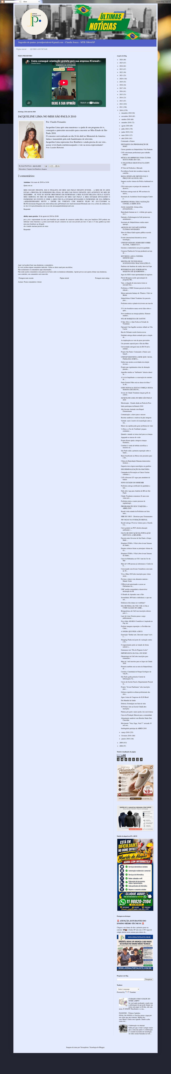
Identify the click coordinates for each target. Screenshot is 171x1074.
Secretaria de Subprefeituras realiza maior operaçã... (135, 223)
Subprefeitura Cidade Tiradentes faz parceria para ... (135, 299)
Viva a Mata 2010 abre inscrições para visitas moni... (136, 575)
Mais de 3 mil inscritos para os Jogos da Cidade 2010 (136, 662)
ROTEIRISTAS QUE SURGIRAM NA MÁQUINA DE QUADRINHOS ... (134, 270)
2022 (121, 72)
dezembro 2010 (126, 113)
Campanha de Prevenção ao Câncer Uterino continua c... (135, 473)
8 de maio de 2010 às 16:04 (40, 182)
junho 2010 (125, 132)
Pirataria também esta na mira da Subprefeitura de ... (136, 667)
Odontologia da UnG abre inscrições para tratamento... (134, 657)
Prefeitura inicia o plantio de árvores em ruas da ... (137, 304)
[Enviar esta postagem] (45, 166)
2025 (121, 63)
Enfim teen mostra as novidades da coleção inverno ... (135, 363)
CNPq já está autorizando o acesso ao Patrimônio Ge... (133, 585)
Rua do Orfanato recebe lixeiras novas (133, 332)
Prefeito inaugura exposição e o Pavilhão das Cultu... (135, 627)
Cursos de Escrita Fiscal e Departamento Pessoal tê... (137, 683)
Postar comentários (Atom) (33, 282)
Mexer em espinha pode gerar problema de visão (137, 426)
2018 (121, 85)
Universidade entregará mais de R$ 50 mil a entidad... (135, 348)
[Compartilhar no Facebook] (56, 166)
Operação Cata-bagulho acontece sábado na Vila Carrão (137, 328)
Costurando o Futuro (128, 141)
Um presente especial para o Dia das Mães (135, 343)
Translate (133, 992)
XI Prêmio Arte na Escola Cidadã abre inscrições (133, 708)
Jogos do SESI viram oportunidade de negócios (136, 274)
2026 (121, 59)
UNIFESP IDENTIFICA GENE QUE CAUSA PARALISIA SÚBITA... (136, 358)
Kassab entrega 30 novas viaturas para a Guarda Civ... (136, 524)
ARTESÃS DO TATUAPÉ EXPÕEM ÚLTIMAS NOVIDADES (133, 228)
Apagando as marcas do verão (131, 437)
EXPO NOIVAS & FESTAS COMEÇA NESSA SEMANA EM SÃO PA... (137, 389)
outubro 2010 (126, 119)
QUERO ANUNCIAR (38, 49)
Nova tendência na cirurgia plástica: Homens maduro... (135, 314)
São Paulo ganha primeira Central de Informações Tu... (133, 678)
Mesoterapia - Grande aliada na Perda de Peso (136, 403)
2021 (121, 75)
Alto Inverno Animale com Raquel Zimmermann (132, 410)
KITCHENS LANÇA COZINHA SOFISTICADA (132, 257)
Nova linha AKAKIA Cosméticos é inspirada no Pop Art (137, 622)
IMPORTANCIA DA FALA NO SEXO (134, 653)
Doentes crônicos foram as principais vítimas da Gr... (136, 549)
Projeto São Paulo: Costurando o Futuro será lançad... (135, 353)
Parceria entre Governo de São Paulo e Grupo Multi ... (136, 539)
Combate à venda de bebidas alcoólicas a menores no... (134, 446)
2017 (121, 88)
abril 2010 (125, 138)
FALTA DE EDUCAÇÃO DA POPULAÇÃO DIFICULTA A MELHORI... (136, 534)
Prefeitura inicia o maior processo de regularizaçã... (133, 502)
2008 (121, 746)
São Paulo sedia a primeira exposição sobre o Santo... (136, 452)
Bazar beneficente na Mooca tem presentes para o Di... (136, 457)
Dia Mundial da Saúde (128, 700)
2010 (121, 110)
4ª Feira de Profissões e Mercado (131, 168)
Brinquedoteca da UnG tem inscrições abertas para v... (136, 612)
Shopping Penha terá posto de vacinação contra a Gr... (136, 641)
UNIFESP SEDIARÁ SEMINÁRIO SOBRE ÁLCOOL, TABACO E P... (136, 244)
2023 (121, 69)
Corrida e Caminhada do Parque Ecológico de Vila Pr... (136, 673)
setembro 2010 (126, 122)
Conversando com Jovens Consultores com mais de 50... (136, 570)
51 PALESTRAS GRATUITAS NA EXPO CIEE (135, 164)
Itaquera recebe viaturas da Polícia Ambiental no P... (137, 182)
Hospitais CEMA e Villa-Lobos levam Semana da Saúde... (136, 544)
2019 (121, 82)
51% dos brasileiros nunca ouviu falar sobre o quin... (136, 309)
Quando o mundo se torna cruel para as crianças (136, 434)
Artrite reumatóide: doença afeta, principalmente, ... (132, 208)
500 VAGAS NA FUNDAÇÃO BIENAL (134, 520)
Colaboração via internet (137, 1025)
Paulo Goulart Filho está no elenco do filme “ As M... (136, 383)
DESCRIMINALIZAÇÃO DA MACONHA (135, 469)
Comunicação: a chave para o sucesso (133, 414)
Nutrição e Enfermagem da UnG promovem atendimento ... (135, 218)
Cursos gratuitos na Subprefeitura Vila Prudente (137, 149)
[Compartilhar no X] (54, 166)
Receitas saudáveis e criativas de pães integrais (136, 417)
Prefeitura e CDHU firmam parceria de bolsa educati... (135, 289)
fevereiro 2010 (126, 735)
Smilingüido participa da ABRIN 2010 (133, 728)
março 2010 (125, 732)
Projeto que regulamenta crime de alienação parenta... (135, 368)
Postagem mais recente (26, 278)
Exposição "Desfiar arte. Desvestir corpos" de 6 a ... (136, 636)
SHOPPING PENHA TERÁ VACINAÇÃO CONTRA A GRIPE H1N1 (135, 203)
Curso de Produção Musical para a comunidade (136, 715)
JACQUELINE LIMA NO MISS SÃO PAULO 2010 (136, 399)
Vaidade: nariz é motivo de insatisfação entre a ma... (136, 422)
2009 (121, 743)
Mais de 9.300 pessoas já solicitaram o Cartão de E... (137, 565)
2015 (121, 94)
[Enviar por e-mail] (50, 166)
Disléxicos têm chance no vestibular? (133, 603)
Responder (27, 209)
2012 (121, 104)
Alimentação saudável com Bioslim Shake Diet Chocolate (136, 719)
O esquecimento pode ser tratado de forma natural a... (135, 646)
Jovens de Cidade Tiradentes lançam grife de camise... (135, 394)
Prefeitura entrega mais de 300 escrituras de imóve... (135, 192)
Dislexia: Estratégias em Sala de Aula (133, 703)
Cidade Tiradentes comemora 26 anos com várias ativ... (135, 497)
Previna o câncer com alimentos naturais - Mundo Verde (135, 580)
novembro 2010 (126, 116)
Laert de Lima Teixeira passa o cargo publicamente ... (133, 617)
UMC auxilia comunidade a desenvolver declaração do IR (134, 590)
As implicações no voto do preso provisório (135, 340)
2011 (121, 107)
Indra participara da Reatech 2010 (132, 406)
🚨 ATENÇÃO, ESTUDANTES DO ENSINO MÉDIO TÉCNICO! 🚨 (131, 922)
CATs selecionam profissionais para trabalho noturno (135, 153)
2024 (121, 66)
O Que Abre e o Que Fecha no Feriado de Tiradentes (134, 323)
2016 (121, 91)
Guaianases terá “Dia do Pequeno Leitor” (134, 650)
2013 (121, 101)
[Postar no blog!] (52, 166)
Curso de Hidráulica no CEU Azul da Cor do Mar (136, 560)
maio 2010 (125, 135)
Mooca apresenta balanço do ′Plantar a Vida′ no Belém (136, 294)
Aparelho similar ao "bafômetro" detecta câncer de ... (136, 373)
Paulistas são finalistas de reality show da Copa (136, 266)
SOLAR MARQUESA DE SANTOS (133, 319)
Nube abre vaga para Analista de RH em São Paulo (135, 492)
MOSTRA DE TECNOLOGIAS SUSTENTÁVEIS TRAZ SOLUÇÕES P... (136, 262)
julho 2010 (125, 129)
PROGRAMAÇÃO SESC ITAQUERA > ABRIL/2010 (134, 507)
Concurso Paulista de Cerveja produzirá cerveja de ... (136, 252)
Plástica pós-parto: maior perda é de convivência (137, 712)
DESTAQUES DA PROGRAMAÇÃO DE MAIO (134, 145)
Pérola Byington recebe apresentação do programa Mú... (134, 279)
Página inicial (21, 49)
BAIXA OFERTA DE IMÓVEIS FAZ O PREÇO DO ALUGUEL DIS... (134, 177)
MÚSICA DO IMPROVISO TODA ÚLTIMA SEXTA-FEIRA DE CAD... (136, 158)
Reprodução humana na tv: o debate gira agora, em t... (136, 213)
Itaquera (44, 169)
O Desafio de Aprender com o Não (132, 594)
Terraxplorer (84, 1047)
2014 (121, 97)
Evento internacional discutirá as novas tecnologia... (134, 238)
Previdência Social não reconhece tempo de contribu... (135, 172)
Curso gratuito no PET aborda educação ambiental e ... (134, 529)
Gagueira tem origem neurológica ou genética (136, 466)
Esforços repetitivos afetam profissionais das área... (135, 693)
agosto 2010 (125, 126)
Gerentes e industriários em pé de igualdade (135, 248)
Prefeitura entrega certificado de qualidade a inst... (135, 487)
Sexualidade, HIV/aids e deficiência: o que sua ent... (136, 598)
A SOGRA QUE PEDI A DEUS (131, 631)
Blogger (101, 1047)
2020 (121, 78)
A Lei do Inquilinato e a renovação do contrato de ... (136, 378)
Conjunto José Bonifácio (34, 169)
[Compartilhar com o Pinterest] (58, 166)
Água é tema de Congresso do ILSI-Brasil (135, 697)
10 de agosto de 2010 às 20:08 (49, 216)
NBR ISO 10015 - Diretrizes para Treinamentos (136, 516)
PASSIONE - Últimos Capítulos (129, 1013)
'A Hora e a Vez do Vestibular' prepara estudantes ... (133, 430)
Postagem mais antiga (102, 278)
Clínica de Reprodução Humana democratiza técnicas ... (135, 462)
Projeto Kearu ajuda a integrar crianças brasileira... (134, 441)
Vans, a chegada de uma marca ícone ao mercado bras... (134, 284)
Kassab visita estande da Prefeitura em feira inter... (135, 512)
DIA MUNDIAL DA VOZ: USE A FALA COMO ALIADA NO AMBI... (135, 607)
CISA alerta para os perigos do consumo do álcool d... (135, 187)
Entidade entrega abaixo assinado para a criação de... (136, 336)
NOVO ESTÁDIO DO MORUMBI (132, 482)
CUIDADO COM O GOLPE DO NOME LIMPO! (139, 1000)
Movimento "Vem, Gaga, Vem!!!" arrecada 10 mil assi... (136, 724)
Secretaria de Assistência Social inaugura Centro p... (137, 197)
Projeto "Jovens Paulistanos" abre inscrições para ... (135, 688)
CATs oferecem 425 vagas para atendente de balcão (135, 478)
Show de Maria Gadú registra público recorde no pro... (136, 233)
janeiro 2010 (125, 739)
